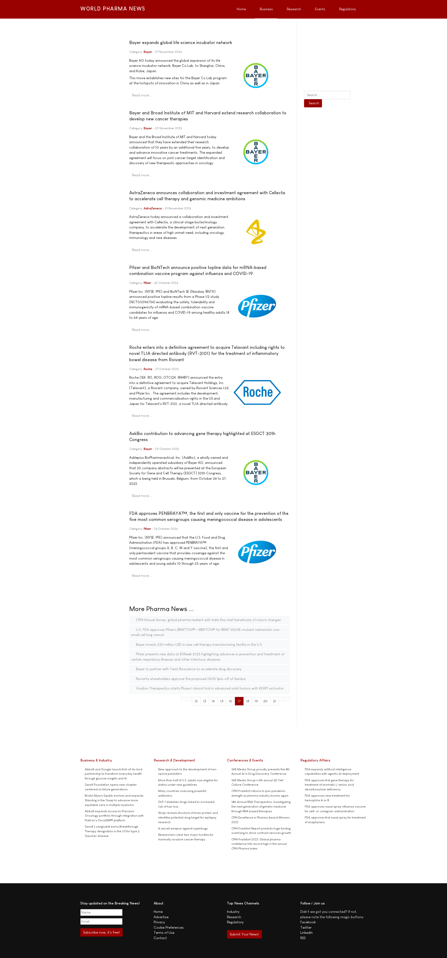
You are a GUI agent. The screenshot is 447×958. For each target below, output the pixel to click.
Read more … (142, 95)
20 (265, 701)
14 (213, 701)
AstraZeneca (153, 208)
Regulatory (235, 922)
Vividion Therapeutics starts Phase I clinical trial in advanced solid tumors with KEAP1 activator (209, 688)
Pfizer (147, 283)
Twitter (306, 927)
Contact (160, 938)
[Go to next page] (281, 699)
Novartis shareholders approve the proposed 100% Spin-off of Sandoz (190, 679)
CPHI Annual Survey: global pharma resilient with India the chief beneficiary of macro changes (208, 620)
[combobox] (327, 95)
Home (158, 912)
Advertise (161, 917)
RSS (302, 938)
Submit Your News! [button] (244, 934)
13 (204, 701)
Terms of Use (164, 932)
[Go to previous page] (189, 699)
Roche (148, 369)
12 (196, 701)
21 (274, 701)
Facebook (308, 922)
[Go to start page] (184, 699)
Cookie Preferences (169, 927)
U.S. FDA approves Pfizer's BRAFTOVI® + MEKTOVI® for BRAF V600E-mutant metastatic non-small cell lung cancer (206, 632)
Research (234, 917)
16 (230, 701)
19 (256, 701)
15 (222, 701)
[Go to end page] (287, 699)
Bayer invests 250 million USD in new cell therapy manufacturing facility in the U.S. (199, 644)
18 (247, 701)
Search (314, 103)
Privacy (159, 922)
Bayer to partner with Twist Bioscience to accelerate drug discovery (188, 669)
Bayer (148, 52)
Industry (233, 912)
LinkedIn (306, 932)
